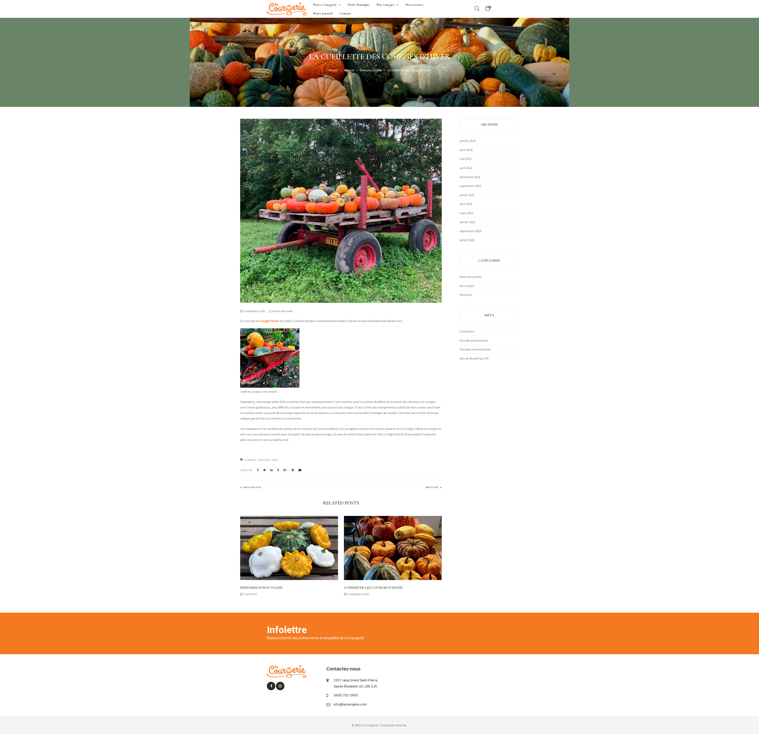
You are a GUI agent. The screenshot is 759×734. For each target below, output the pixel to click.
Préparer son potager (261, 587)
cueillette (263, 460)
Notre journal (322, 13)
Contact (345, 13)
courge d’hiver (269, 321)
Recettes (466, 295)
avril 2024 (466, 150)
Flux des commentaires (475, 349)
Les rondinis (251, 487)
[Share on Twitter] (264, 470)
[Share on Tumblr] (278, 470)
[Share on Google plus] (285, 470)
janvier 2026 (468, 141)
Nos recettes (414, 4)
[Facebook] (271, 686)
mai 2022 (466, 159)
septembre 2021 (470, 186)
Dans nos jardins (470, 277)
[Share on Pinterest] (293, 470)
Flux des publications (474, 340)
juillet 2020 (467, 240)
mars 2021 (466, 213)
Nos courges (385, 4)
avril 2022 (466, 168)
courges (250, 460)
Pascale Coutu (284, 311)
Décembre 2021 (470, 177)
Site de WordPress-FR (474, 358)
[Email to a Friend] (299, 470)
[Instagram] (280, 686)
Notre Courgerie (325, 4)
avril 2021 (466, 204)
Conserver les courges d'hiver (433, 488)
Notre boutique (359, 4)
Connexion (467, 331)
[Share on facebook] (258, 470)
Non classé (467, 286)
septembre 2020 (470, 231)
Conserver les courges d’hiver (373, 587)
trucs (275, 460)
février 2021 (467, 222)
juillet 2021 (467, 195)
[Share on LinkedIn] (271, 470)
